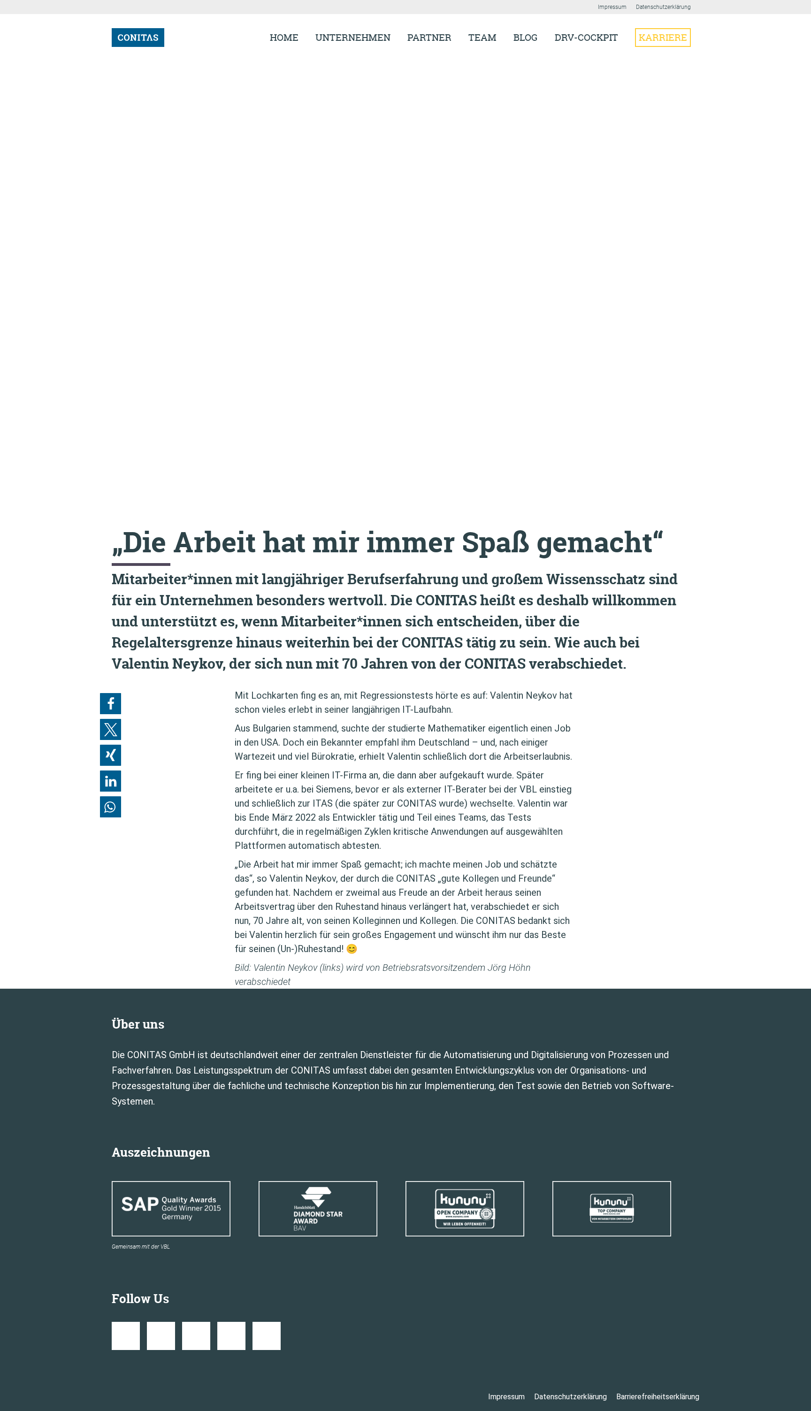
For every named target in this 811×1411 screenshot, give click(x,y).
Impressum (612, 7)
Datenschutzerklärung (663, 7)
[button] (110, 703)
